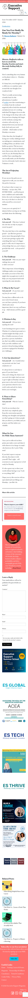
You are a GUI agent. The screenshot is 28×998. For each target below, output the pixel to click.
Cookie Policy (5, 977)
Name (4, 614)
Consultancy (5, 974)
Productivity (6, 26)
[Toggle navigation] (22, 12)
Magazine (4, 971)
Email (4, 621)
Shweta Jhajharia (10, 36)
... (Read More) (16, 568)
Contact (4, 980)
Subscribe (14, 959)
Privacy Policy (16, 977)
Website (4, 628)
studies (6, 102)
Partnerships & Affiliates (17, 971)
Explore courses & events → (14, 516)
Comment (5, 589)
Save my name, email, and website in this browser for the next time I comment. (12, 639)
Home (3, 967)
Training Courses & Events (15, 967)
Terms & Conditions (17, 974)
